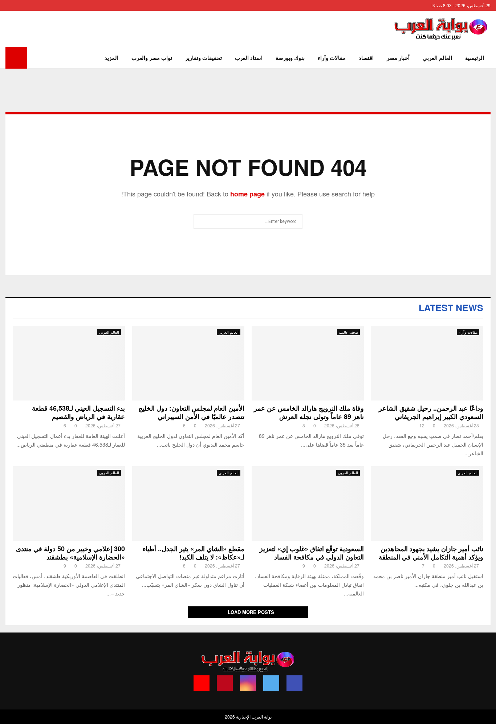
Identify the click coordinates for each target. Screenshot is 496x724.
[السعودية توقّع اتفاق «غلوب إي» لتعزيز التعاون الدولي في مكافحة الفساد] (308, 503)
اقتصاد (366, 58)
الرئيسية (474, 58)
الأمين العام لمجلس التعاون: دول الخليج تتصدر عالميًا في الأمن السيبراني (191, 412)
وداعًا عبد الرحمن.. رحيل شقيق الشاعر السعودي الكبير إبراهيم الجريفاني (431, 412)
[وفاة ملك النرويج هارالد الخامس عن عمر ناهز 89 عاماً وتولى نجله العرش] (308, 363)
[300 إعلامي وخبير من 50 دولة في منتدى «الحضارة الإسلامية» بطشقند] (69, 503)
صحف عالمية (348, 332)
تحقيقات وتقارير (203, 58)
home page (247, 194)
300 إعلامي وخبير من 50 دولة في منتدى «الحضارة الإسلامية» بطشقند (70, 553)
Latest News (451, 307)
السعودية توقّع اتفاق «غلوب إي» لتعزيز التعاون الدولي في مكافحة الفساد (312, 553)
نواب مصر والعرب (151, 58)
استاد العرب (249, 58)
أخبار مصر (398, 58)
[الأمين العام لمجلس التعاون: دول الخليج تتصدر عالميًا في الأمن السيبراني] (188, 363)
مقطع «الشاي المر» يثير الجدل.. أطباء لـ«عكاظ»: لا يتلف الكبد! (193, 553)
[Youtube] (202, 683)
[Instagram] (248, 683)
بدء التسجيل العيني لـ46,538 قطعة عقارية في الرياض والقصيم (78, 412)
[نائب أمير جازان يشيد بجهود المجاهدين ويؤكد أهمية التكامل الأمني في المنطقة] (427, 503)
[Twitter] (271, 683)
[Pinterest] (225, 683)
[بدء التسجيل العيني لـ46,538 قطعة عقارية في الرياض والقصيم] (69, 363)
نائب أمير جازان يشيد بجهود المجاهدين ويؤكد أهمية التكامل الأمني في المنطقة (429, 553)
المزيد (111, 58)
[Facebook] (294, 683)
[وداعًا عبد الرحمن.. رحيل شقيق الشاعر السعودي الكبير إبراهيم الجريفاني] (427, 363)
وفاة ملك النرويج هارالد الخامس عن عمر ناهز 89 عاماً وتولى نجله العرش (309, 412)
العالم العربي (437, 58)
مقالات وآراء (332, 58)
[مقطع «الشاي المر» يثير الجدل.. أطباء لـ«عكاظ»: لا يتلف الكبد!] (188, 503)
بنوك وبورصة (290, 58)
